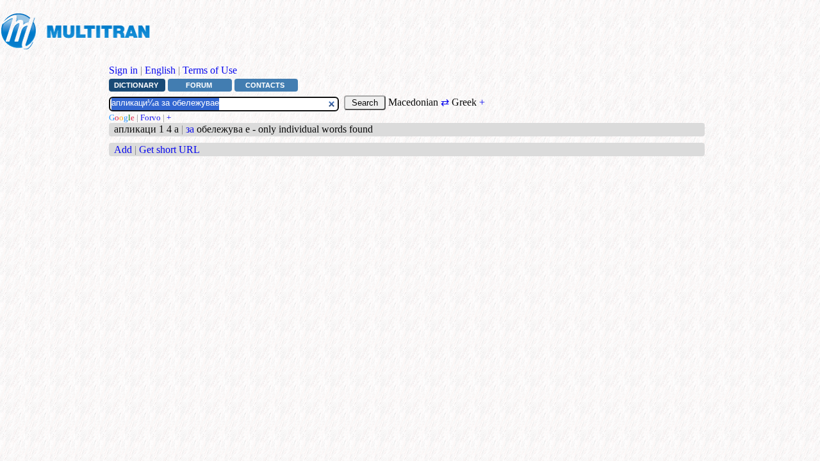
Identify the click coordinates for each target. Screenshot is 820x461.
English (160, 70)
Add (123, 149)
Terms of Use (210, 70)
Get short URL (169, 149)
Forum (199, 85)
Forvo (150, 117)
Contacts (264, 85)
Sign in (123, 70)
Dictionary (136, 85)
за (190, 129)
